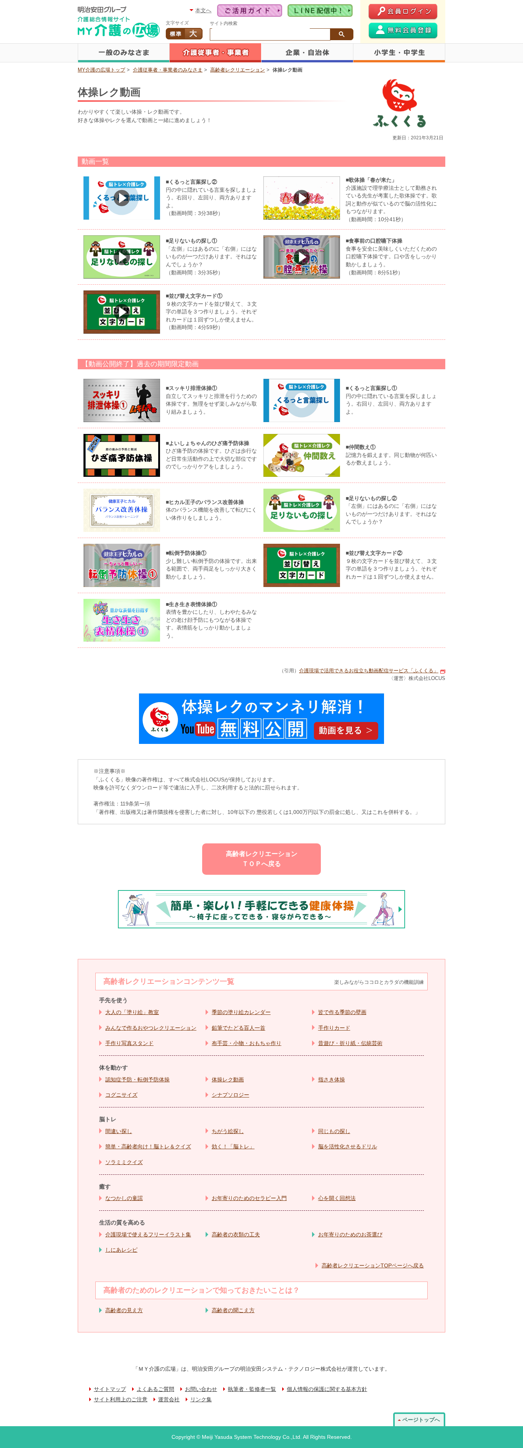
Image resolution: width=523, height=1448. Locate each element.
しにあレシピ (121, 1250)
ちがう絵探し (228, 1131)
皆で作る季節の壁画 (342, 1012)
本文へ (203, 10)
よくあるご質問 (155, 1389)
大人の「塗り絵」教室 (132, 1012)
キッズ (399, 52)
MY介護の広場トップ (101, 70)
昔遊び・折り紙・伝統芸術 (350, 1043)
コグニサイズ (121, 1095)
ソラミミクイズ (124, 1162)
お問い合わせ (201, 1389)
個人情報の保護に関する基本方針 (327, 1389)
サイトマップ (110, 1389)
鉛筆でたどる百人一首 (238, 1028)
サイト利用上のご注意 (120, 1399)
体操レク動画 (228, 1079)
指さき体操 (331, 1079)
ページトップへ (421, 1420)
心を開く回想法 (337, 1198)
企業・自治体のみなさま (307, 52)
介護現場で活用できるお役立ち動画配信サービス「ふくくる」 (368, 670)
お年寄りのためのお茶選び (350, 1234)
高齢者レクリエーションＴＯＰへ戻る (261, 858)
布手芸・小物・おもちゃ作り (246, 1043)
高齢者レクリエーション (237, 70)
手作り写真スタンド (129, 1043)
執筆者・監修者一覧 (252, 1389)
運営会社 (169, 1399)
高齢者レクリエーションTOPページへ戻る (373, 1265)
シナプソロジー (230, 1095)
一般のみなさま (124, 52)
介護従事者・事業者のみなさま (216, 52)
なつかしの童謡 (124, 1198)
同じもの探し (334, 1131)
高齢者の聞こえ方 (233, 1310)
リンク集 (201, 1399)
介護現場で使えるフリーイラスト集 (148, 1234)
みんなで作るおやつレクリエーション (150, 1028)
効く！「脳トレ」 (233, 1146)
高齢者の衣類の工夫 (236, 1234)
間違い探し (118, 1131)
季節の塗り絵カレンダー (241, 1012)
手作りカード (334, 1028)
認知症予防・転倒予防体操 (137, 1079)
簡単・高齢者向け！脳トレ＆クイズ (148, 1146)
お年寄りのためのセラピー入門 (249, 1198)
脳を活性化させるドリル (347, 1146)
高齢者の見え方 (124, 1310)
